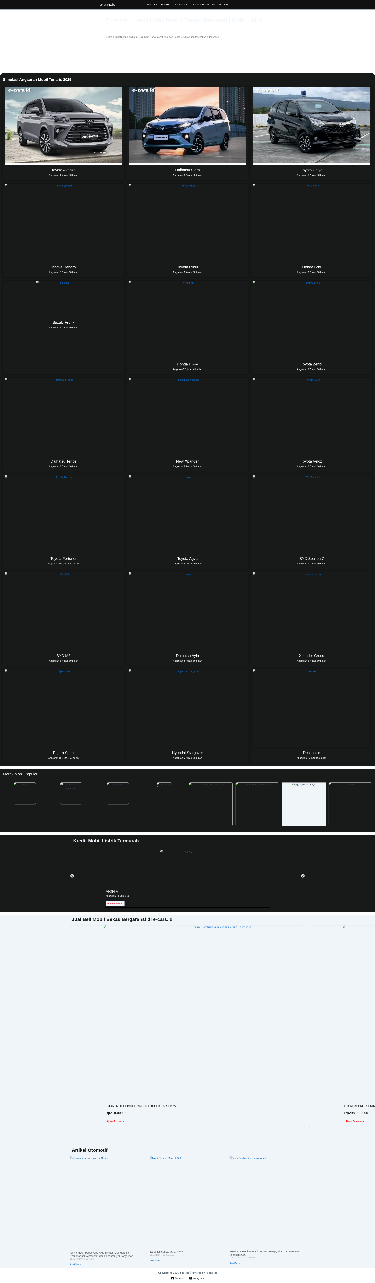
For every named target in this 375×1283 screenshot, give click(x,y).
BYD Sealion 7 (311, 558)
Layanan (181, 4)
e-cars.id (108, 4)
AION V (112, 891)
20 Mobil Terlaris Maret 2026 (166, 1252)
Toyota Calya (311, 170)
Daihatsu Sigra (187, 170)
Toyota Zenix (311, 364)
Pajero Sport (63, 753)
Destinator (311, 753)
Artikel (223, 4)
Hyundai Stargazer (187, 753)
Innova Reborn (63, 267)
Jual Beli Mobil (158, 4)
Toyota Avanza (63, 170)
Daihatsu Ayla (187, 655)
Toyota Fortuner (63, 558)
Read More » (75, 1264)
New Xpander (187, 461)
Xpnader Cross (311, 655)
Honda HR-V (187, 364)
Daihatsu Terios (63, 461)
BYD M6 (63, 655)
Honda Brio (311, 267)
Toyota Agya (187, 558)
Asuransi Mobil (204, 4)
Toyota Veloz (311, 461)
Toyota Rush (187, 267)
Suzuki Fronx (63, 322)
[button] (170, 4)
